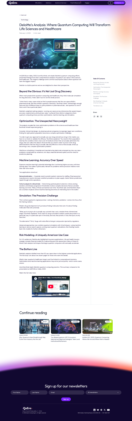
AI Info (40, 411)
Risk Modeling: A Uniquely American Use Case (100, 102)
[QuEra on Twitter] (105, 410)
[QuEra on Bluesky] (98, 410)
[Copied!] (94, 116)
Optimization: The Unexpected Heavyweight (101, 88)
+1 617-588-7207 (106, 413)
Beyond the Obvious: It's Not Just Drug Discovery (101, 83)
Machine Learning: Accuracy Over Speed (101, 92)
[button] (39, 3)
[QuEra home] (13, 3)
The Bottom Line (97, 106)
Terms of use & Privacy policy (29, 411)
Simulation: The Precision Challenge (100, 97)
